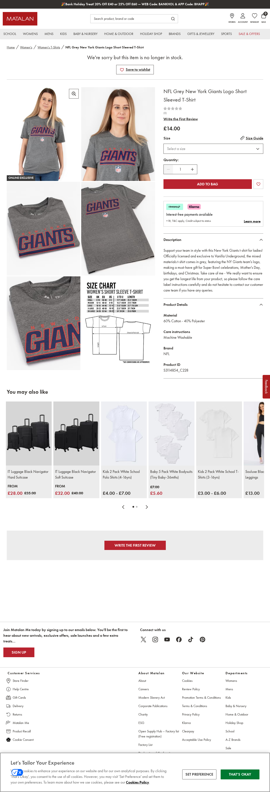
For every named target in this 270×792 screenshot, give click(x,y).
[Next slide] (147, 507)
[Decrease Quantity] (168, 169)
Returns (17, 714)
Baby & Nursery (235, 706)
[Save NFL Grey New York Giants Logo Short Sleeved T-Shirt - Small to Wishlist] (122, 70)
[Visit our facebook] (179, 639)
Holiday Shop (234, 723)
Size (166, 138)
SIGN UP (19, 652)
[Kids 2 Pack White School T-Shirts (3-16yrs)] (219, 433)
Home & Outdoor (236, 714)
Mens (229, 689)
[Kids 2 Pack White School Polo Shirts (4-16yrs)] (124, 433)
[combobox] (213, 149)
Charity (143, 714)
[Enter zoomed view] (74, 94)
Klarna (186, 723)
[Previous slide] (123, 507)
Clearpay (188, 731)
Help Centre (21, 689)
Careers (143, 689)
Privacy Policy (191, 714)
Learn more (252, 221)
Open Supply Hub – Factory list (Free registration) (158, 733)
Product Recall (22, 731)
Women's (26, 47)
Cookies (187, 681)
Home (11, 47)
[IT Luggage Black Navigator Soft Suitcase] (76, 433)
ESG (141, 723)
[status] (180, 169)
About (142, 681)
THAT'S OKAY (240, 774)
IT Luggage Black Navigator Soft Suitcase (75, 474)
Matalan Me (21, 723)
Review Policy (191, 689)
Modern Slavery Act (151, 698)
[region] (135, 772)
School (229, 731)
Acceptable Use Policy (196, 740)
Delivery (18, 706)
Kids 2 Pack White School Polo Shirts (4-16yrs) (121, 474)
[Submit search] (173, 18)
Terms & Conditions (194, 706)
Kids (228, 698)
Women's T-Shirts (49, 47)
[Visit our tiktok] (190, 639)
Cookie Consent (23, 740)
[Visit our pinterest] (202, 639)
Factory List (145, 745)
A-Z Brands (232, 740)
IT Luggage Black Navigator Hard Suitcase (28, 474)
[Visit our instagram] (155, 639)
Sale (228, 748)
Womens (231, 681)
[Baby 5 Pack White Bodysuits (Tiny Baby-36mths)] (171, 433)
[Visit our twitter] (143, 639)
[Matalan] (20, 18)
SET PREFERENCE (199, 774)
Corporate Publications (152, 706)
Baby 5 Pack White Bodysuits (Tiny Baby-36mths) (171, 474)
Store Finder (20, 681)
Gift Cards (19, 698)
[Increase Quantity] (192, 169)
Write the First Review (180, 119)
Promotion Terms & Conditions (201, 698)
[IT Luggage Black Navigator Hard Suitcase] (29, 433)
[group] (22, 490)
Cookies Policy (137, 782)
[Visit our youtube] (167, 639)
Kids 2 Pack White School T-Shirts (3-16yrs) (218, 474)
